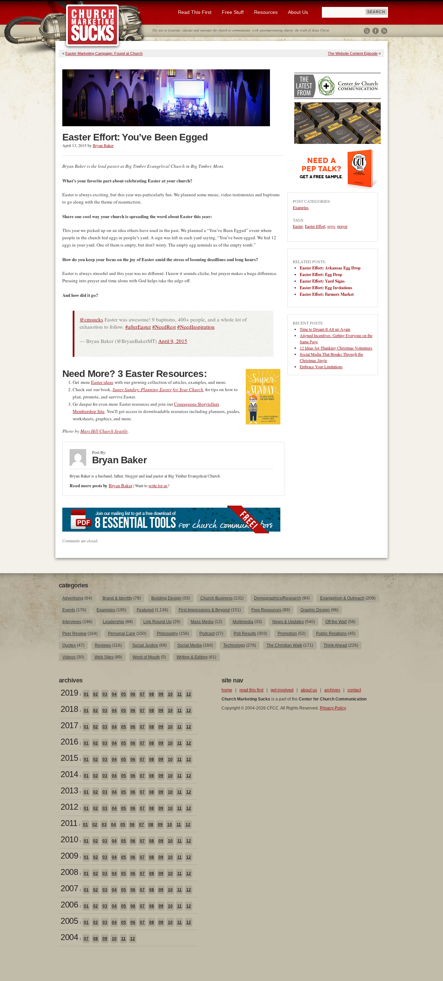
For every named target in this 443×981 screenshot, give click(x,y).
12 (188, 694)
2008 (69, 872)
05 (123, 694)
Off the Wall (336, 621)
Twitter (366, 30)
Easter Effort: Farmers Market (327, 294)
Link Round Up (157, 621)
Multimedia (243, 621)
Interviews (71, 621)
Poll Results (245, 633)
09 (161, 694)
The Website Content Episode (353, 53)
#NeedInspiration (196, 326)
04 (114, 694)
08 (151, 694)
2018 (69, 709)
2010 (69, 839)
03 (104, 694)
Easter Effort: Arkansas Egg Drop (330, 268)
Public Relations (331, 633)
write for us (158, 485)
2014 (69, 774)
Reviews (103, 645)
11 (179, 694)
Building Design (166, 598)
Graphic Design (315, 610)
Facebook (375, 30)
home (227, 690)
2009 (69, 855)
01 (86, 694)
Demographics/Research (277, 598)
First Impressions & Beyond (204, 610)
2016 (69, 741)
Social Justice (145, 645)
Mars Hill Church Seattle (104, 431)
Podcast (207, 633)
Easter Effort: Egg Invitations (326, 288)
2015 (69, 758)
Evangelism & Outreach (342, 598)
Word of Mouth (146, 657)
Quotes (69, 645)
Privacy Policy (333, 708)
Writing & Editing (192, 657)
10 (170, 694)
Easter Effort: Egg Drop (321, 274)
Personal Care (121, 633)
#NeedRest (164, 326)
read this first (251, 690)
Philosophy (167, 633)
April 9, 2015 (172, 340)
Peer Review (74, 633)
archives (332, 690)
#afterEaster (138, 326)
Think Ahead (335, 645)
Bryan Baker (103, 145)
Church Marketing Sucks (92, 25)
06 (132, 694)
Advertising (72, 598)
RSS (384, 30)
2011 (69, 823)
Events (68, 610)
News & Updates (288, 621)
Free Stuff (233, 12)
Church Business (216, 598)
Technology (234, 645)
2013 (69, 790)
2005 (69, 921)
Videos (68, 657)
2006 (69, 904)
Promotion (287, 633)
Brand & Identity (117, 598)
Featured (145, 610)
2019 (69, 692)
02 (95, 694)
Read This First (194, 12)
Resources (266, 12)
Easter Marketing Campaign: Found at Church (104, 53)
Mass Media (202, 621)
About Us (298, 12)
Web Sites (104, 657)
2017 (69, 725)
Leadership (113, 621)
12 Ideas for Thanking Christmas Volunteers (336, 348)
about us (309, 690)
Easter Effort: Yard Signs (322, 281)
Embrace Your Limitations (321, 366)
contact (354, 690)
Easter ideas (102, 382)
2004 (69, 937)
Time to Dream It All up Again (325, 329)
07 (142, 694)
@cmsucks (91, 319)
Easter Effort (315, 226)
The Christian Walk (284, 645)
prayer (342, 226)
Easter (298, 226)
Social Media (189, 645)
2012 (69, 806)
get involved (282, 690)
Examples (301, 207)
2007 (69, 888)
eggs (331, 226)
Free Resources (266, 610)
